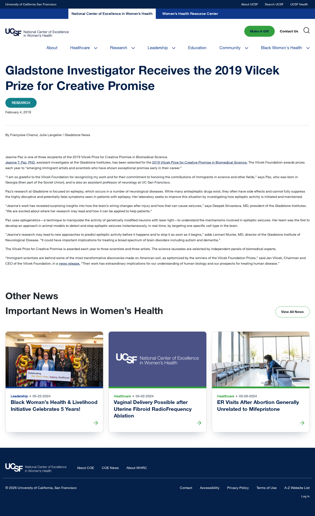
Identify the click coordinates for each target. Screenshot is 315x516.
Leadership (158, 47)
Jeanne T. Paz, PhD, (20, 162)
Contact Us (289, 31)
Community (230, 47)
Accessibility (209, 488)
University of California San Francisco (30, 4)
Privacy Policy (238, 488)
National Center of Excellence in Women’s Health (112, 13)
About (51, 47)
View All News (292, 312)
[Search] (306, 30)
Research (118, 47)
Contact (186, 488)
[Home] (37, 33)
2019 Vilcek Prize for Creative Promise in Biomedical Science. (200, 162)
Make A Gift (259, 31)
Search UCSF (274, 4)
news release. (69, 263)
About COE (85, 468)
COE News (110, 468)
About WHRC (136, 468)
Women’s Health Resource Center (190, 13)
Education (197, 47)
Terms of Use (266, 488)
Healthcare (80, 47)
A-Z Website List (297, 488)
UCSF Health (299, 4)
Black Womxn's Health (281, 47)
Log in (305, 496)
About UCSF (249, 4)
